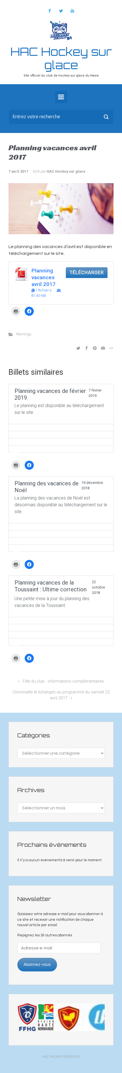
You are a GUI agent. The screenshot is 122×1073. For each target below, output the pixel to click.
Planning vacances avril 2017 (43, 277)
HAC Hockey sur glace (61, 58)
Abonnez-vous (37, 964)
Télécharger (87, 272)
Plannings (23, 334)
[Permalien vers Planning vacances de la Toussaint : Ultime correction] (61, 620)
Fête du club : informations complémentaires (63, 681)
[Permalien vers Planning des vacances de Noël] (61, 526)
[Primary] (61, 97)
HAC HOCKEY (52, 1057)
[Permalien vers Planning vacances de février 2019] (61, 427)
